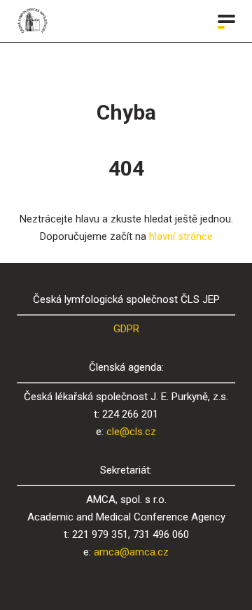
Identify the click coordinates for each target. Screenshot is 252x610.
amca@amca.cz (131, 552)
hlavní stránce (181, 236)
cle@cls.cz (131, 431)
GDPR (126, 328)
